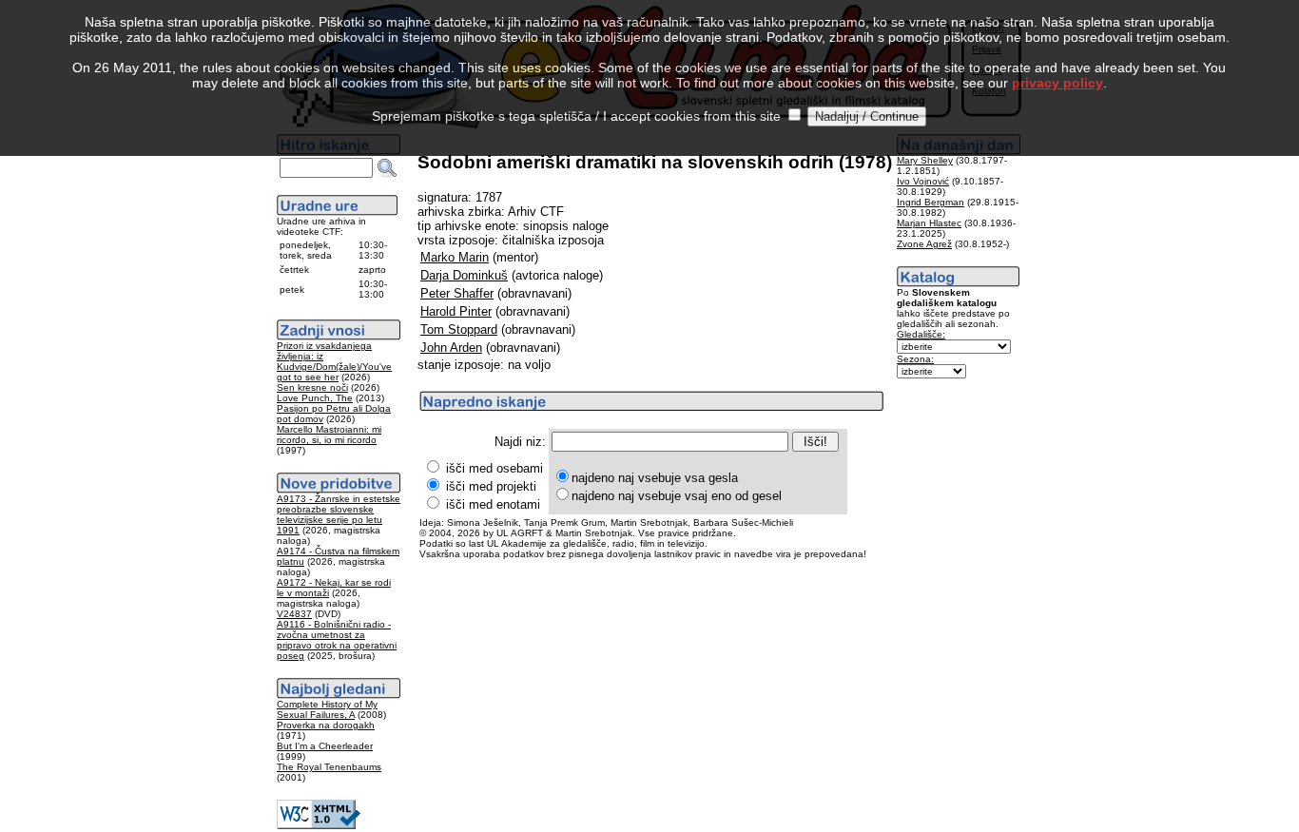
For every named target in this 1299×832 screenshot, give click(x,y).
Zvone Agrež (924, 244)
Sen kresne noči (312, 387)
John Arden (451, 347)
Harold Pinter (456, 311)
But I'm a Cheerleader (325, 746)
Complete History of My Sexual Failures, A (327, 709)
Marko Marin (454, 257)
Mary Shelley (925, 160)
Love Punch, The (315, 398)
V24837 (294, 614)
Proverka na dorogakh (326, 725)
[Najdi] (387, 168)
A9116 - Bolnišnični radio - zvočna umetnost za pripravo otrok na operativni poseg (337, 640)
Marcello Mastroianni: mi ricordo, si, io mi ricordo (329, 434)
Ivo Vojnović (923, 181)
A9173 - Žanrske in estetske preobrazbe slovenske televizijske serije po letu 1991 (338, 514)
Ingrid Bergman (930, 202)
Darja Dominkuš (464, 275)
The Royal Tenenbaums (329, 767)
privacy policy (1057, 82)
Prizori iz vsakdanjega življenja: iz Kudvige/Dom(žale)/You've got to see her (334, 361)
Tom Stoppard (458, 329)
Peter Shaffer (457, 293)
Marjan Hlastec (929, 223)
